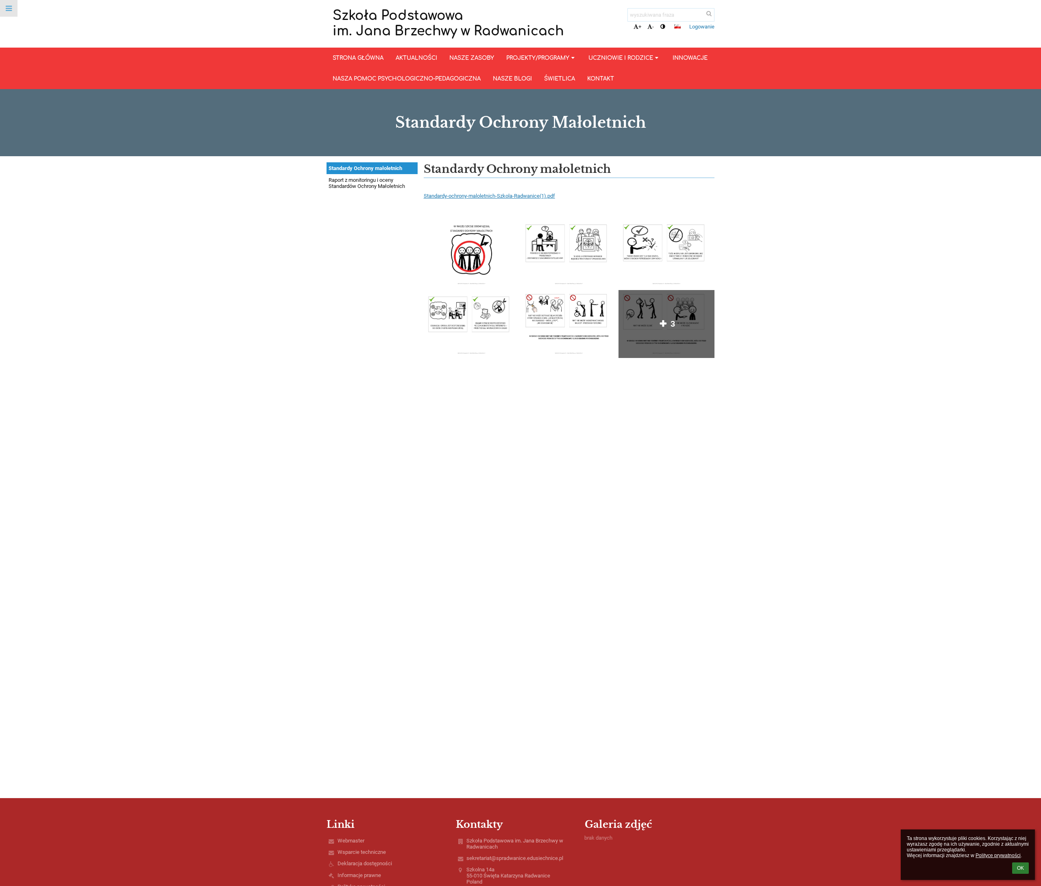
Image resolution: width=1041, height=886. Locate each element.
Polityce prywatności (998, 855)
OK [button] (1020, 868)
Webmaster (351, 841)
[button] (662, 27)
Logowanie (701, 27)
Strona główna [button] (358, 58)
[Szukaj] (709, 13)
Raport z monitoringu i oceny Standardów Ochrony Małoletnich (367, 183)
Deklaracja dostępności (365, 863)
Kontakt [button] (600, 79)
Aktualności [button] (416, 58)
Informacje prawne (359, 875)
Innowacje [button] (690, 58)
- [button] (653, 27)
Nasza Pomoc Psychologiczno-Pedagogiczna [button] (407, 79)
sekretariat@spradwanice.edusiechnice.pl (514, 858)
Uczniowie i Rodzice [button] (620, 58)
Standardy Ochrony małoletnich (365, 168)
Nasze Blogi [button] (512, 79)
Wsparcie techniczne (362, 852)
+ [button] (639, 27)
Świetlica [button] (559, 79)
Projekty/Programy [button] (537, 58)
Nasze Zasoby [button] (471, 58)
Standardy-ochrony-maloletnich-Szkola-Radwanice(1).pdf (489, 196)
